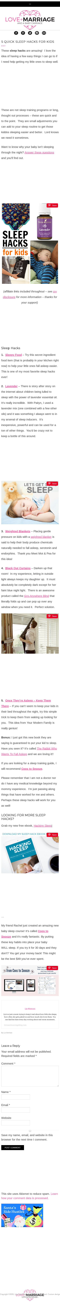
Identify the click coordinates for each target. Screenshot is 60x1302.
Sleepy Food (13, 354)
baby (3, 46)
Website (6, 1117)
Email (5, 1105)
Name (6, 1092)
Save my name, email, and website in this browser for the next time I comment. (27, 1137)
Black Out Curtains (18, 568)
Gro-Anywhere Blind (36, 595)
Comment (8, 1063)
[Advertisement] (22, 1265)
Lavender (11, 386)
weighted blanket (41, 536)
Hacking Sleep (42, 825)
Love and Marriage (30, 20)
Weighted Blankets (17, 531)
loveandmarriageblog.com (15, 1025)
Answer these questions (39, 152)
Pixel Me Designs (31, 1297)
